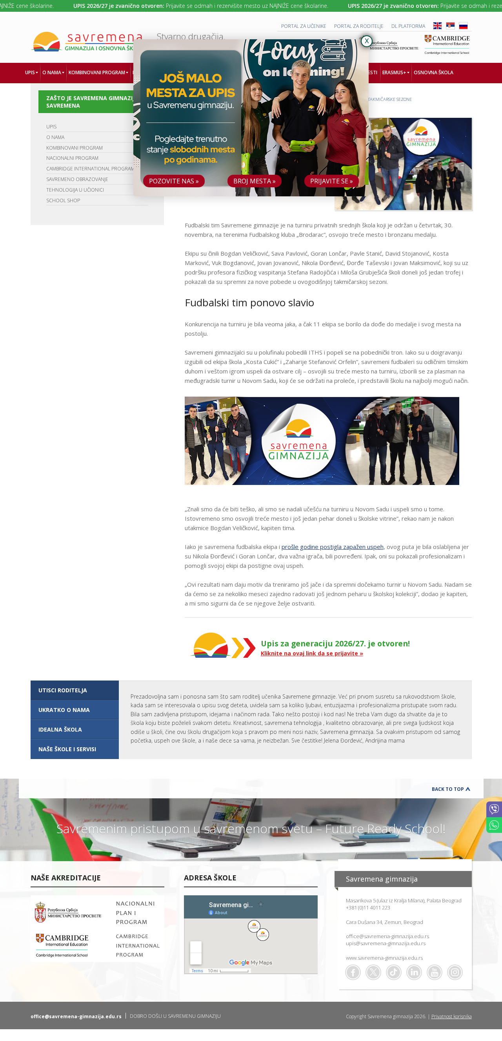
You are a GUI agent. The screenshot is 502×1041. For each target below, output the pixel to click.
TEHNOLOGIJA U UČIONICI (75, 190)
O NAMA (55, 137)
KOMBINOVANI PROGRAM (74, 148)
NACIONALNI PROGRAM (72, 158)
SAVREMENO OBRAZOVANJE (77, 179)
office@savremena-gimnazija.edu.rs (387, 936)
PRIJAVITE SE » (331, 181)
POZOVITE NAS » (174, 181)
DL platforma (408, 26)
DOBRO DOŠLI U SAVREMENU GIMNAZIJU (175, 1016)
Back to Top (448, 789)
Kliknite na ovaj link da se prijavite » (312, 653)
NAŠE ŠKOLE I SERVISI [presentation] (67, 749)
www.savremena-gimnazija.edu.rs (384, 957)
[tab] (75, 690)
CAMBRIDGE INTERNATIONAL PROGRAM (90, 168)
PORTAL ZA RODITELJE (359, 26)
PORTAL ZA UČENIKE (303, 26)
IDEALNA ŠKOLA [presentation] (60, 729)
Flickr (455, 972)
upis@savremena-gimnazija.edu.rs (386, 943)
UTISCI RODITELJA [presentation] (62, 690)
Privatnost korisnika (451, 1016)
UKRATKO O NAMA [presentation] (64, 710)
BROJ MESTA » (254, 181)
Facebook (353, 972)
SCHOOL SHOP (63, 200)
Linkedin (414, 972)
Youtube (434, 972)
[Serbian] (450, 27)
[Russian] (463, 27)
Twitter (373, 972)
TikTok (394, 972)
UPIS (51, 126)
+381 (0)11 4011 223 (368, 907)
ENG (437, 25)
